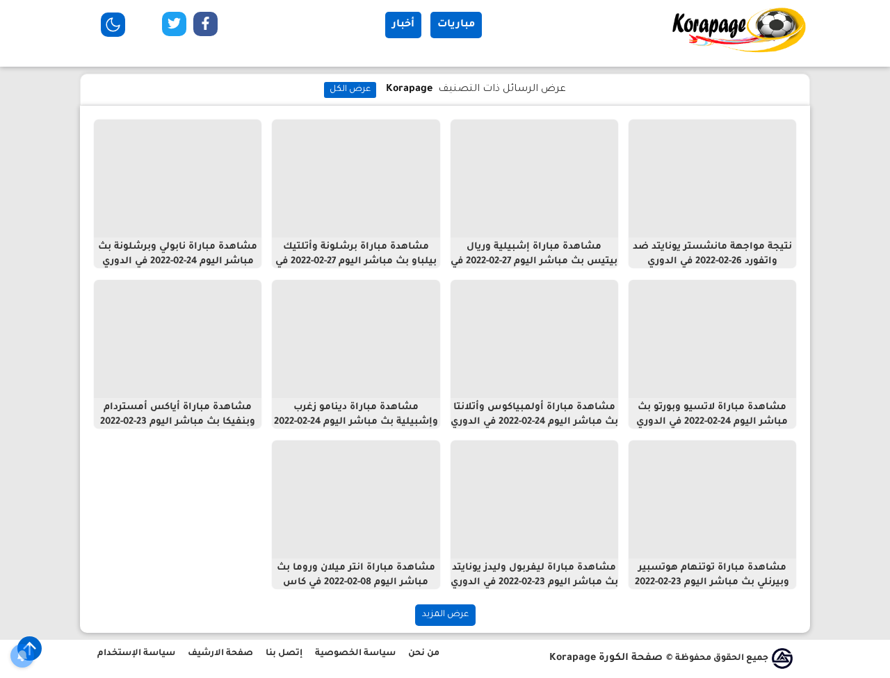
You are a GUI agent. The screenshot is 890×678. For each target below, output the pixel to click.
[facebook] (205, 27)
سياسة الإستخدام (136, 654)
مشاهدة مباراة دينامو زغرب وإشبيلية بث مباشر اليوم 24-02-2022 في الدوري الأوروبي (356, 422)
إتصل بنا (284, 654)
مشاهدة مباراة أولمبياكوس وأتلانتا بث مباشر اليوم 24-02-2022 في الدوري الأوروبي (534, 422)
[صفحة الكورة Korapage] (740, 52)
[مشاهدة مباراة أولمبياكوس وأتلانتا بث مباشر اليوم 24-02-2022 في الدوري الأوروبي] (534, 339)
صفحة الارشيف (220, 654)
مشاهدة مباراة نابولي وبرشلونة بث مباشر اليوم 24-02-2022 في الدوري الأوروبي (177, 261)
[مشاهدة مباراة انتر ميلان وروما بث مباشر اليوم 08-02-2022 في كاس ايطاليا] (355, 499)
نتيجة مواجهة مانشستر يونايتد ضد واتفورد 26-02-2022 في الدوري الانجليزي (712, 261)
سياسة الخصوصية (355, 654)
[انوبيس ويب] (782, 658)
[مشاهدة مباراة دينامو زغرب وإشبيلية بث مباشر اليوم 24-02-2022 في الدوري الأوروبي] (355, 339)
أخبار (403, 25)
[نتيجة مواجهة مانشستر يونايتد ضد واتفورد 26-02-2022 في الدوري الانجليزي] (712, 178)
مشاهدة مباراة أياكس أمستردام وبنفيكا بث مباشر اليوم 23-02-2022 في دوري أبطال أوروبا (177, 422)
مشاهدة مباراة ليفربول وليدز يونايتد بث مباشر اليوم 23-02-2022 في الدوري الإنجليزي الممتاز (534, 582)
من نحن (423, 654)
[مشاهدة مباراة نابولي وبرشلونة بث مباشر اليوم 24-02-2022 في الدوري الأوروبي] (177, 178)
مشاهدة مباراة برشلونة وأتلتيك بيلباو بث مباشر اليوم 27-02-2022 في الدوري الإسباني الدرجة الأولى (356, 261)
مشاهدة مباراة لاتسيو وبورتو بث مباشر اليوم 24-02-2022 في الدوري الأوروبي (712, 422)
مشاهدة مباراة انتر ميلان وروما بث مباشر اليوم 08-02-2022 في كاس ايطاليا (356, 582)
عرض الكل (350, 89)
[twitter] (174, 27)
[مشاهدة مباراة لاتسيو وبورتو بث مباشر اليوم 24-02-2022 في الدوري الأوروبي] (712, 339)
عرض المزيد (445, 615)
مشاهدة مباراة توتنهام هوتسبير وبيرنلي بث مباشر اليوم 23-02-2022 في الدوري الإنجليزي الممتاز (712, 582)
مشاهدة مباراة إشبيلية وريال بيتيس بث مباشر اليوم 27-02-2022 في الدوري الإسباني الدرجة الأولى (534, 261)
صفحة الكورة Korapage (606, 658)
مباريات (456, 25)
